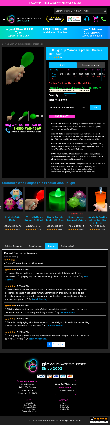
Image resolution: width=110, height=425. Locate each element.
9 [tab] (67, 234)
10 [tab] (71, 234)
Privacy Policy (30, 409)
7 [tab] (59, 234)
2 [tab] (39, 234)
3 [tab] (43, 234)
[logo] (55, 365)
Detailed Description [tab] (14, 246)
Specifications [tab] (35, 246)
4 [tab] (47, 234)
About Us (29, 403)
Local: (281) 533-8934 (65, 390)
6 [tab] (55, 234)
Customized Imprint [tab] (91, 65)
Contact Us (64, 409)
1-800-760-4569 (65, 387)
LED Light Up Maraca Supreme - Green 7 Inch (25, 44)
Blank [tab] (62, 65)
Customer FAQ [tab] (67, 246)
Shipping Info (64, 405)
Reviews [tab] (51, 246)
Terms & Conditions (29, 411)
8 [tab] (63, 234)
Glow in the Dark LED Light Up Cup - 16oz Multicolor (97, 220)
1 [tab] (35, 234)
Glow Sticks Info (30, 405)
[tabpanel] (12, 208)
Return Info (64, 407)
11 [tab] (75, 234)
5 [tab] (51, 234)
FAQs (65, 403)
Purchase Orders (29, 407)
